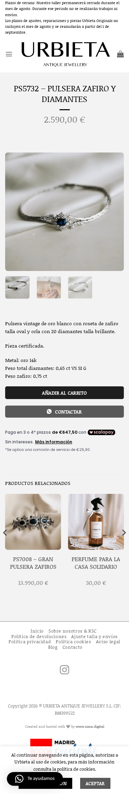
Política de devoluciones (39, 636)
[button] (9, 54)
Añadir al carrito (64, 392)
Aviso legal (108, 641)
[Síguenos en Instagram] (64, 671)
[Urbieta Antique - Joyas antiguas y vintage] (65, 54)
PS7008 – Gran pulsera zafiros (33, 562)
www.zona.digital (90, 726)
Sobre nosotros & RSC (73, 631)
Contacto (73, 647)
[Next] (113, 212)
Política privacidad (30, 641)
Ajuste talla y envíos (94, 636)
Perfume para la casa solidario (96, 562)
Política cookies (73, 641)
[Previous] (16, 212)
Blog (53, 647)
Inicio (37, 631)
